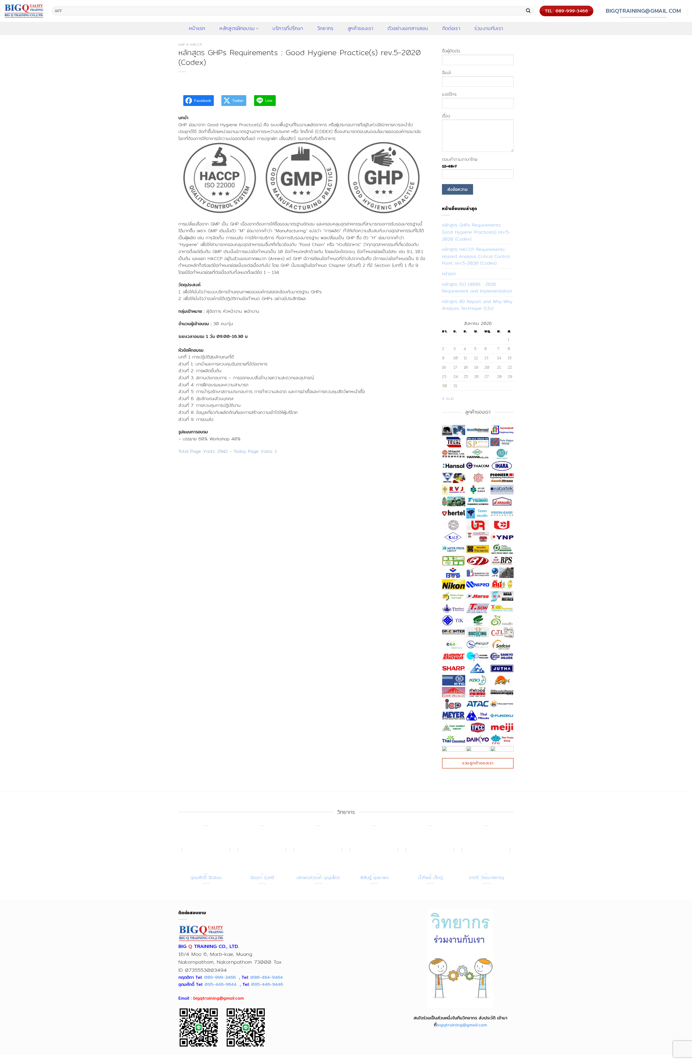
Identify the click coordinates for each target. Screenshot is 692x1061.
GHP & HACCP (190, 44)
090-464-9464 (266, 977)
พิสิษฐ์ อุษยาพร (374, 878)
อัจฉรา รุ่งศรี (262, 878)
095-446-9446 (267, 984)
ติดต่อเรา (451, 28)
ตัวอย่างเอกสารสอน (408, 28)
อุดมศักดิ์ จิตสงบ (206, 878)
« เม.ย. (448, 398)
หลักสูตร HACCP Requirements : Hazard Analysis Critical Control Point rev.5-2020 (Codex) (476, 256)
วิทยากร (325, 28)
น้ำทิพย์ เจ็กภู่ (430, 878)
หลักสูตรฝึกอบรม (237, 28)
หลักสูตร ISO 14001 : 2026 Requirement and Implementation (477, 288)
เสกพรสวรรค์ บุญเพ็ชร (318, 878)
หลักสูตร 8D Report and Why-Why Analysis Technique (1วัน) (477, 305)
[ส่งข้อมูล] (528, 11)
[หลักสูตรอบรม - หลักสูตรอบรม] (24, 11)
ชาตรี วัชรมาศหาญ (486, 878)
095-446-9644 (221, 984)
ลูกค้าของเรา (361, 28)
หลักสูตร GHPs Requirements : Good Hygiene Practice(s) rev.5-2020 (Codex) (476, 232)
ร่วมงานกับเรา (488, 28)
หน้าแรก (449, 273)
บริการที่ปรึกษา (287, 28)
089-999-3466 (220, 977)
